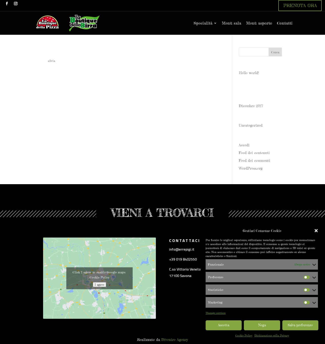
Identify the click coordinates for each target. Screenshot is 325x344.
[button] (316, 230)
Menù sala (231, 23)
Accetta (223, 325)
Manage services (216, 313)
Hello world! (249, 73)
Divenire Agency (174, 339)
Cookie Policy (243, 335)
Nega (262, 325)
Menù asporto (259, 23)
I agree (99, 284)
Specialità (203, 23)
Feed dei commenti (254, 160)
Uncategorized (250, 125)
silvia (51, 61)
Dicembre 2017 (251, 106)
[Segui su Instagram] (15, 3)
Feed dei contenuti (254, 153)
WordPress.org (250, 168)
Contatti (284, 23)
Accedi (244, 145)
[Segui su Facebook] (6, 3)
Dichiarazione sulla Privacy (271, 335)
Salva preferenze (300, 325)
